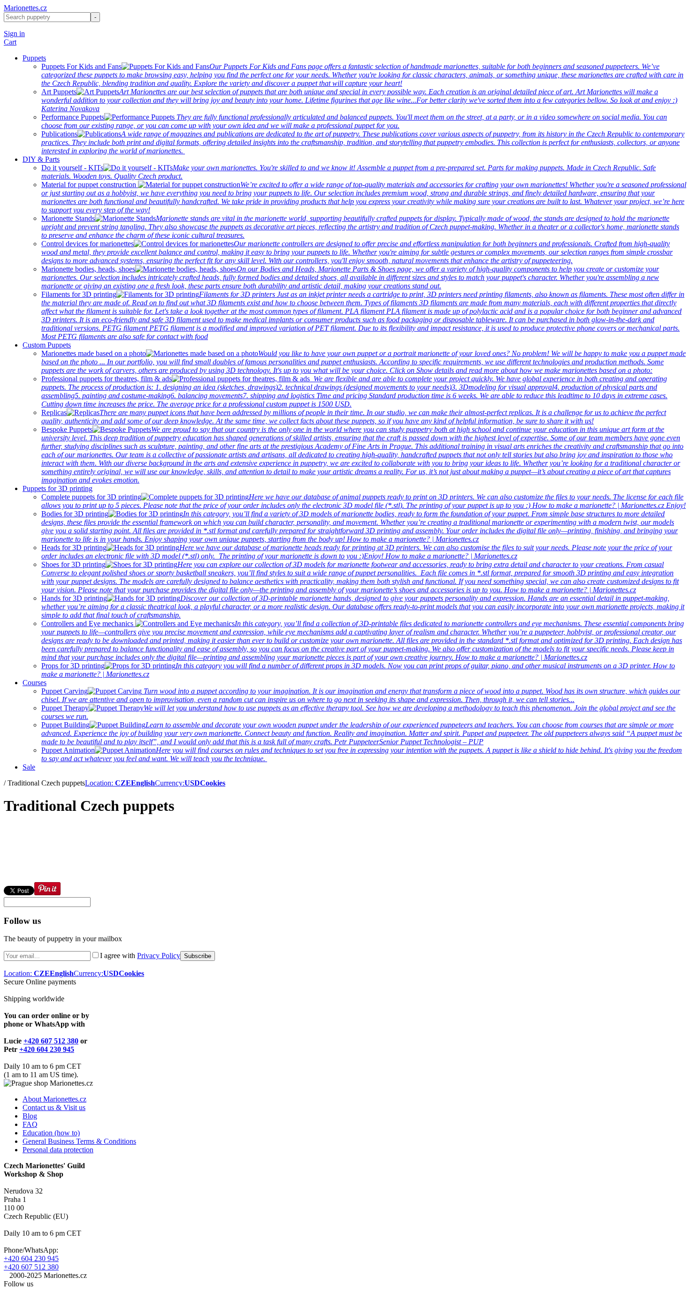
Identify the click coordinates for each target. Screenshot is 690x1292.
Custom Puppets (47, 345)
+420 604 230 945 (46, 1049)
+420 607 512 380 (50, 1041)
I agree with (140, 956)
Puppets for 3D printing (57, 488)
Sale (29, 767)
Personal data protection (58, 1150)
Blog (30, 1116)
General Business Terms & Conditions (79, 1141)
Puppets (34, 58)
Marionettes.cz (25, 8)
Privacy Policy (158, 956)
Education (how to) (51, 1133)
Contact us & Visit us (54, 1107)
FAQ (30, 1124)
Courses (34, 683)
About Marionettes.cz (54, 1099)
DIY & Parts (41, 159)
